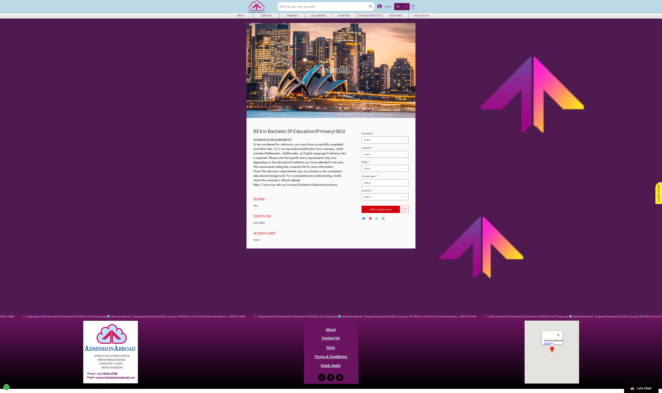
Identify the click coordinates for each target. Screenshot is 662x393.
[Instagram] (321, 377)
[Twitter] (339, 377)
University (368, 133)
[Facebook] (330, 377)
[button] (413, 6)
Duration (367, 190)
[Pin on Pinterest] (370, 218)
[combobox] (385, 140)
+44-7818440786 (107, 373)
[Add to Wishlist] (405, 209)
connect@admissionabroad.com (115, 377)
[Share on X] (383, 218)
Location (367, 147)
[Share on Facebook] (364, 218)
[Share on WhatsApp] (377, 218)
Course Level (369, 176)
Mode (365, 162)
